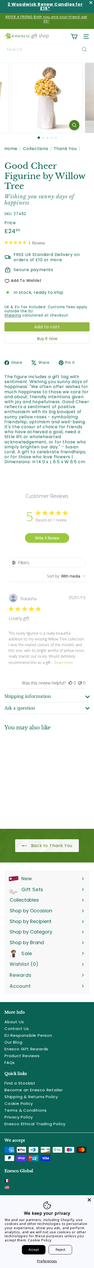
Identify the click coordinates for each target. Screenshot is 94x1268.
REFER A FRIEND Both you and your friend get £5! (46, 18)
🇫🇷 (7, 1180)
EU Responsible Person (28, 1035)
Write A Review (47, 537)
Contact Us (16, 1028)
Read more (63, 662)
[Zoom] (74, 125)
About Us (14, 1022)
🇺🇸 (7, 1187)
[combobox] (47, 49)
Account (20, 986)
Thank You (65, 148)
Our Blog (13, 1042)
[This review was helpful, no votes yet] (70, 683)
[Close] (89, 1199)
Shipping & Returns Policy (31, 1096)
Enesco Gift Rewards (26, 1049)
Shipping (12, 315)
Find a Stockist (20, 1083)
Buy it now (47, 339)
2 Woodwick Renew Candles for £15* (45, 6)
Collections (35, 148)
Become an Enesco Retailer (33, 1090)
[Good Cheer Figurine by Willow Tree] (37, 776)
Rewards (21, 975)
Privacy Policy (18, 1117)
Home (10, 148)
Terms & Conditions (25, 1110)
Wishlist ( (23, 964)
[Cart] (74, 36)
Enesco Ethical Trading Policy (35, 1124)
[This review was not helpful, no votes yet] (80, 683)
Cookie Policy (18, 1103)
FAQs (9, 1062)
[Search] (84, 49)
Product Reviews (22, 1055)
